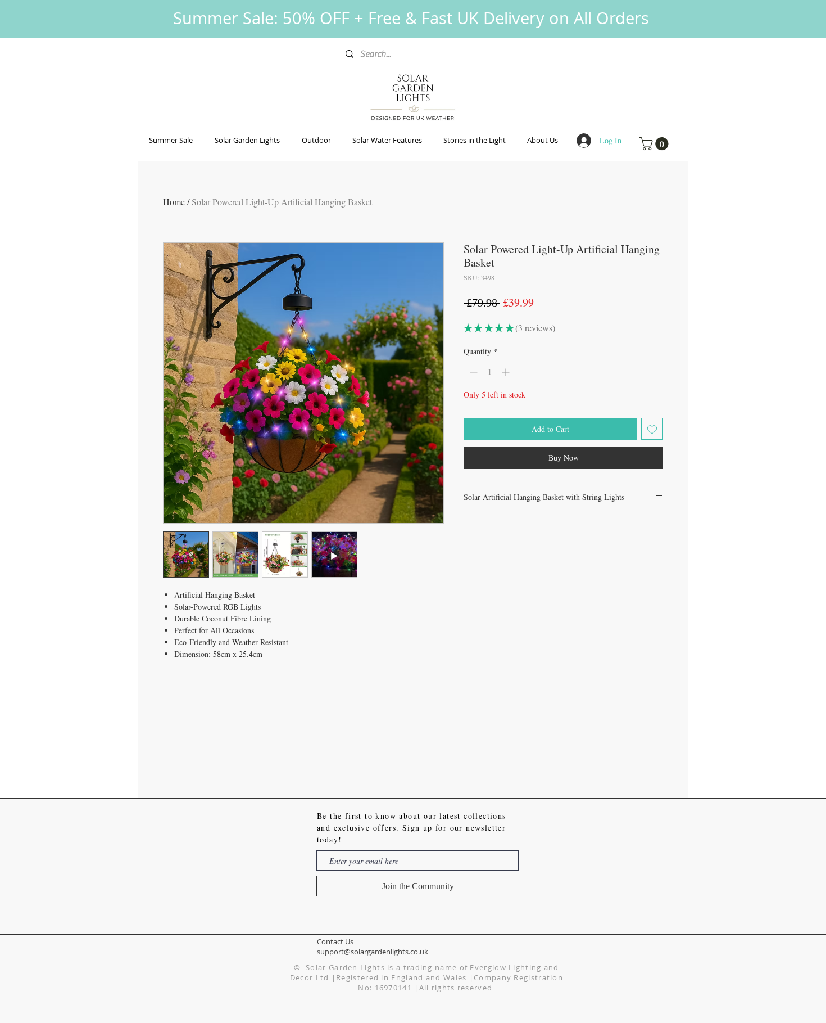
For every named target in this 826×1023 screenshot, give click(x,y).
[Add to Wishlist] (652, 429)
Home (174, 202)
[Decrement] (472, 372)
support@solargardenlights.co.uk (372, 952)
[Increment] (507, 372)
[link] (655, 143)
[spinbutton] (489, 372)
